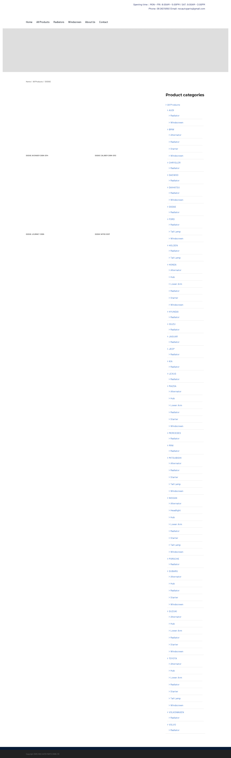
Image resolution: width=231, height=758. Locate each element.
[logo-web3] (56, 3)
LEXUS (172, 373)
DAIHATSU (174, 187)
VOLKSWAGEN (176, 712)
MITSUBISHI (175, 457)
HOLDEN (173, 245)
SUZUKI (173, 611)
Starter (174, 148)
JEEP (172, 348)
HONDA (172, 264)
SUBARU (173, 571)
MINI (171, 445)
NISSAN (173, 497)
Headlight (175, 510)
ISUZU (172, 324)
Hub (172, 276)
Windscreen (176, 122)
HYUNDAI (174, 311)
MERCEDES (175, 432)
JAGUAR (173, 336)
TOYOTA (173, 658)
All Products (173, 104)
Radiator (175, 115)
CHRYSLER (174, 162)
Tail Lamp (175, 231)
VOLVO (172, 724)
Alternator (175, 134)
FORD (172, 219)
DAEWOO (173, 174)
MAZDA (172, 386)
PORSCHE (174, 558)
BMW (171, 129)
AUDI (171, 110)
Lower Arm (176, 283)
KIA (170, 361)
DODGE (172, 206)
